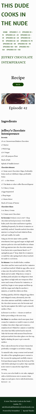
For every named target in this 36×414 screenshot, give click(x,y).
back (18, 84)
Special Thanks (28, 411)
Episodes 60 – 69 (12, 41)
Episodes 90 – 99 (24, 44)
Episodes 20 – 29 (12, 35)
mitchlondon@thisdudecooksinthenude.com (18, 407)
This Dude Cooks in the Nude (15, 14)
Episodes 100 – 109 (10, 47)
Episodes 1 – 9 (15, 32)
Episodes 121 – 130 (13, 50)
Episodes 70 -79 (27, 41)
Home (5, 32)
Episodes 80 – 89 (9, 44)
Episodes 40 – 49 (12, 38)
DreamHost (16, 411)
